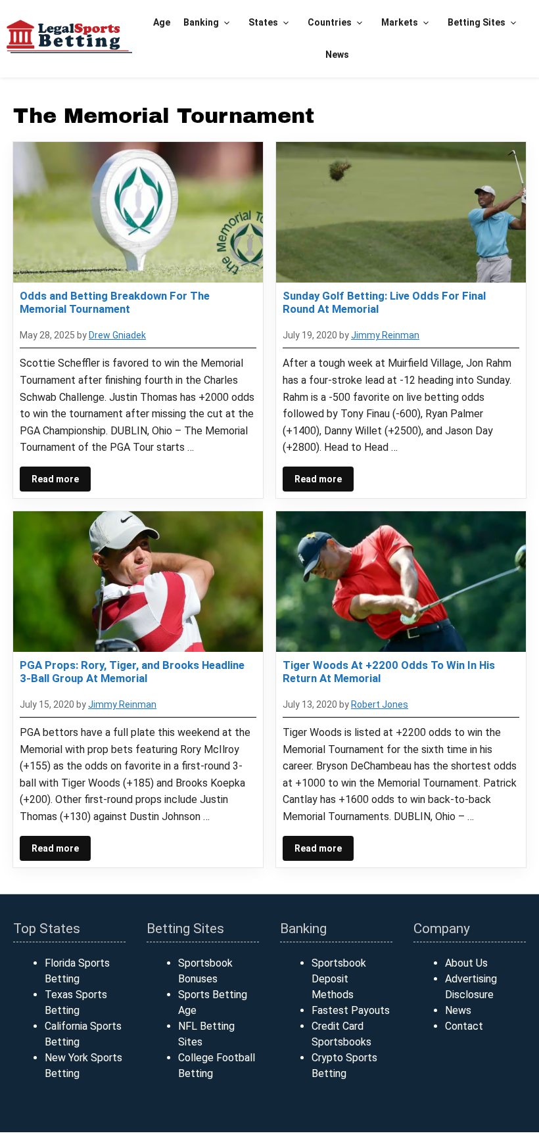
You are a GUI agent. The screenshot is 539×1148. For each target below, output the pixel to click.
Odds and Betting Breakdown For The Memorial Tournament (115, 302)
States (263, 22)
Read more (55, 479)
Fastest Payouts (351, 1010)
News (337, 54)
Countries (330, 22)
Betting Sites (476, 22)
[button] (227, 23)
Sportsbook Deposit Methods (339, 979)
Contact (464, 1026)
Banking (201, 22)
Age (161, 22)
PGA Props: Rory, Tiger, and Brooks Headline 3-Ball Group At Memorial (132, 671)
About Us (466, 963)
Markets (399, 22)
